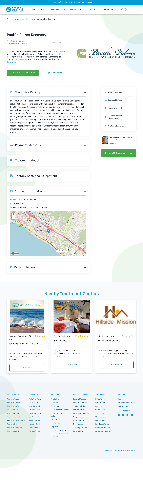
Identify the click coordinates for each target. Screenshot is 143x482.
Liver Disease (56, 419)
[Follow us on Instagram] (127, 415)
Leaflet (83, 255)
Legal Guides (55, 427)
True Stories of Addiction (126, 403)
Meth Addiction (78, 424)
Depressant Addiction (80, 403)
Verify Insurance (123, 406)
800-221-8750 (18, 203)
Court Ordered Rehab (58, 430)
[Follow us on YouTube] (132, 415)
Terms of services (118, 450)
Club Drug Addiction (80, 428)
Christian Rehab (101, 417)
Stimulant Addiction (80, 399)
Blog (119, 399)
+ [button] (13, 214)
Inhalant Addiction (79, 420)
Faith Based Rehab (102, 424)
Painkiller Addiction (79, 410)
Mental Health (56, 399)
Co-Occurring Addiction (103, 431)
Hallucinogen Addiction (81, 413)
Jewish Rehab (100, 413)
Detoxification (100, 399)
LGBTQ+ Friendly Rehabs (60, 410)
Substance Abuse (80, 395)
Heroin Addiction (79, 431)
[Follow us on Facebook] (119, 415)
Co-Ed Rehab (100, 410)
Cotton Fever (55, 406)
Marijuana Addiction (80, 417)
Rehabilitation (100, 403)
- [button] (13, 217)
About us (121, 395)
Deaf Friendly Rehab (102, 428)
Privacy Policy (130, 450)
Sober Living (99, 406)
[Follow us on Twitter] (123, 415)
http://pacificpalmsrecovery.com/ (25, 199)
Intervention (55, 423)
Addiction (55, 395)
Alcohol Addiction (79, 406)
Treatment (100, 395)
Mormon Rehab (100, 420)
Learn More (27, 368)
